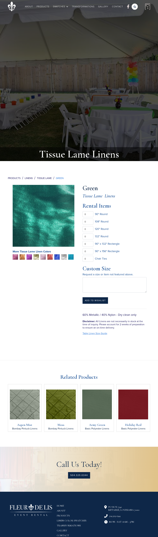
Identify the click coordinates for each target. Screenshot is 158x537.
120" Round (101, 229)
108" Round (101, 221)
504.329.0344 (79, 475)
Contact (63, 535)
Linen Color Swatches (71, 520)
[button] (60, 6)
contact (117, 6)
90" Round (101, 214)
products (63, 515)
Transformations (83, 6)
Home (60, 505)
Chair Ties (101, 258)
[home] (12, 6)
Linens (29, 178)
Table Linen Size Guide (95, 333)
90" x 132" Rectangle (107, 243)
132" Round (101, 236)
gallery (103, 6)
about (61, 510)
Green (60, 178)
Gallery (62, 530)
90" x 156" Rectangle (107, 251)
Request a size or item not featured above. (108, 274)
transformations (69, 525)
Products (43, 6)
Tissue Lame (44, 178)
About (29, 6)
